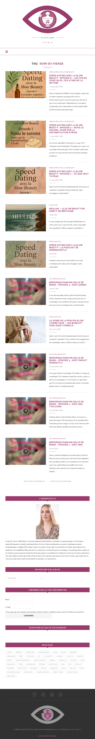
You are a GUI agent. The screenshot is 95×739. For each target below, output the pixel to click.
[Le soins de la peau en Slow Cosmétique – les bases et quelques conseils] (25, 329)
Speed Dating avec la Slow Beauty (61, 72)
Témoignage (11, 676)
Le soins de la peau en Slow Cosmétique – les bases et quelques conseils (66, 323)
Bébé (20, 656)
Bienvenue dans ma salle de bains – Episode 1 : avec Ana (66, 443)
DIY (39, 656)
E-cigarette (48, 656)
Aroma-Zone (30, 652)
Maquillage (11, 664)
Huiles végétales (40, 660)
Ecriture (80, 656)
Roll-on (72, 668)
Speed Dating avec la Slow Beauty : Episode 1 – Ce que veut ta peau (69, 173)
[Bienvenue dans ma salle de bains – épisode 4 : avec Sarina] (25, 291)
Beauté (63, 652)
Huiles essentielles (23, 660)
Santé (81, 668)
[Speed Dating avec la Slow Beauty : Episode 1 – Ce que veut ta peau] (25, 180)
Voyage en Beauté (75, 729)
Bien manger (11, 656)
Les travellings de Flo (57, 279)
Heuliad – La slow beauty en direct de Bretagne (67, 209)
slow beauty (28, 672)
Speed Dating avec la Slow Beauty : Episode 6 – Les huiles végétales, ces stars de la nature (68, 79)
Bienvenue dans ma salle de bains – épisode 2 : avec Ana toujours (66, 404)
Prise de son (22, 668)
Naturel (42, 664)
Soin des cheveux (43, 672)
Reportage (54, 668)
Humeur (52, 660)
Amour (9, 652)
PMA (70, 664)
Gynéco (9, 660)
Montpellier (31, 664)
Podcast (78, 664)
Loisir (82, 660)
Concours (30, 656)
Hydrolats (63, 660)
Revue (64, 668)
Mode (21, 664)
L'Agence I (57, 729)
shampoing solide (13, 672)
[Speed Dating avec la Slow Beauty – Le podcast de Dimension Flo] (25, 254)
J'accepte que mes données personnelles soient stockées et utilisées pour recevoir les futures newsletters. (45, 612)
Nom (7, 599)
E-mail (7, 607)
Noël (63, 664)
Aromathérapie (43, 652)
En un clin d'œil (55, 241)
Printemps (10, 668)
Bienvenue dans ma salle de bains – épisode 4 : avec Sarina (67, 283)
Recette (44, 668)
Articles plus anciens (61, 481)
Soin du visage (72, 672)
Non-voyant (53, 664)
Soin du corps (58, 672)
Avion (55, 652)
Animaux (19, 652)
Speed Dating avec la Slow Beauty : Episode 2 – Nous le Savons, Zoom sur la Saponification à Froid (66, 129)
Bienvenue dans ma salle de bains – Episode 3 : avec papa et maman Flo (68, 360)
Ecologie (70, 656)
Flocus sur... (53, 205)
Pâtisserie (33, 668)
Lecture (73, 660)
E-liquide (59, 656)
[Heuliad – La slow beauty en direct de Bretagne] (25, 217)
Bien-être (73, 652)
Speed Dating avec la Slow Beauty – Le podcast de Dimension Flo (66, 247)
